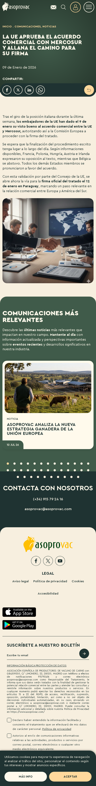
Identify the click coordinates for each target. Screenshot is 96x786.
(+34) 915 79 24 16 (48, 499)
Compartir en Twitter (18, 90)
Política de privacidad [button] (56, 729)
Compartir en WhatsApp (40, 90)
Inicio (7, 26)
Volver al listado (89, 90)
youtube (60, 561)
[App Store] (19, 612)
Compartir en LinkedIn (29, 90)
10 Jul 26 (13, 444)
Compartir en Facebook (6, 90)
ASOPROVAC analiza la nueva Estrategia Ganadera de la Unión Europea (41, 429)
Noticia (12, 418)
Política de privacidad (50, 581)
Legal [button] (48, 573)
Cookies (78, 581)
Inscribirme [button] (84, 653)
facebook (36, 561)
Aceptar (70, 776)
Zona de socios (75, 7)
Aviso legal (20, 581)
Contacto (51, 7)
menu (89, 7)
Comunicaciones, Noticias (35, 26)
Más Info (26, 776)
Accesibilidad (48, 593)
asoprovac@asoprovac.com (48, 509)
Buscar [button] (63, 7)
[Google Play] (19, 624)
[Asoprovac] (15, 7)
